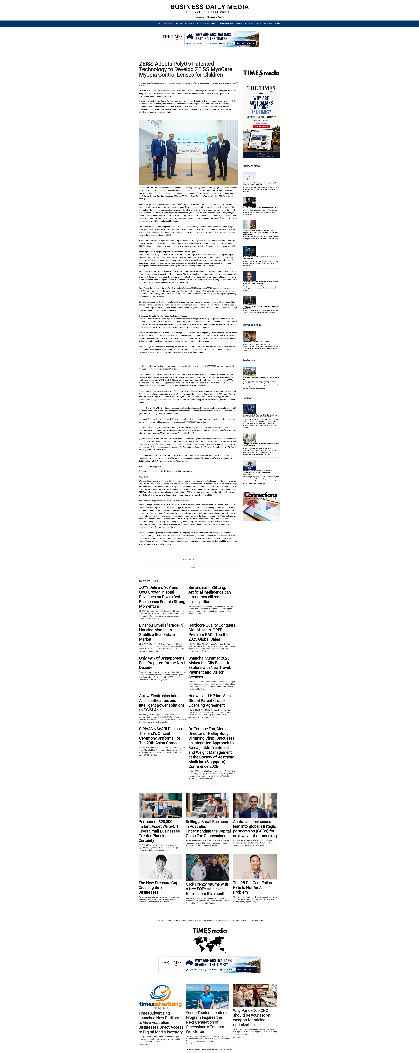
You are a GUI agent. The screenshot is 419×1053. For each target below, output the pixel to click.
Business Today (241, 24)
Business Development (208, 24)
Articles (258, 24)
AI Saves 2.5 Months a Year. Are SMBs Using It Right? (261, 207)
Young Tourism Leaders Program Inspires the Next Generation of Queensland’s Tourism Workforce (206, 1022)
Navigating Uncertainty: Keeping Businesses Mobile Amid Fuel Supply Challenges (260, 282)
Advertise (231, 920)
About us (168, 920)
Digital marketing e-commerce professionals (187, 920)
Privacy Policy (221, 920)
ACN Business (268, 24)
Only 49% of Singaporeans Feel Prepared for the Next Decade (162, 663)
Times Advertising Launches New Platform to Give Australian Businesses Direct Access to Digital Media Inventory (161, 1022)
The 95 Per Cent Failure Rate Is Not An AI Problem (253, 888)
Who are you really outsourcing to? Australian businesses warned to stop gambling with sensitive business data (260, 232)
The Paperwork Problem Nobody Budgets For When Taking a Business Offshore (260, 184)
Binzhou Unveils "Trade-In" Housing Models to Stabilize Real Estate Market (161, 632)
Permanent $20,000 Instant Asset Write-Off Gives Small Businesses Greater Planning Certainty (159, 831)
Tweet (186, 568)
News (251, 24)
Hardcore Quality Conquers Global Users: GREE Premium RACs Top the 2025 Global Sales (211, 632)
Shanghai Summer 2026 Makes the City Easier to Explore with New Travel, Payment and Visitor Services (209, 667)
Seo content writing (209, 920)
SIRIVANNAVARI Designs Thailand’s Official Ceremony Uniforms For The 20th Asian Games (160, 736)
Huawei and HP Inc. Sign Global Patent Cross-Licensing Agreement (209, 700)
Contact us (159, 920)
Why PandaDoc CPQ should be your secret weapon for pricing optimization (251, 1017)
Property (179, 24)
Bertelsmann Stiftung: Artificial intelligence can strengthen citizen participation (209, 594)
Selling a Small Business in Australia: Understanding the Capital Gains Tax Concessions (208, 828)
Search (277, 24)
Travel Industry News (225, 24)
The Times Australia (256, 920)
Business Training (144, 1044)
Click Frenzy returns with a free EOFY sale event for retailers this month (207, 889)
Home (158, 24)
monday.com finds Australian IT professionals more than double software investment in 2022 (260, 416)
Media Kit (245, 920)
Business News (168, 24)
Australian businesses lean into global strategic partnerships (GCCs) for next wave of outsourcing (255, 828)
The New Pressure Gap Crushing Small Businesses (158, 888)
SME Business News (191, 24)
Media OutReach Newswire (164, 91)
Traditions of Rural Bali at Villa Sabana (256, 342)
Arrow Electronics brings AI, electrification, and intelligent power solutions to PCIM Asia (162, 703)
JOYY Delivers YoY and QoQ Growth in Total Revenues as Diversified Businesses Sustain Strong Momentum (162, 597)
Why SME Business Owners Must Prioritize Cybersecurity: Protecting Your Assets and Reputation (257, 472)
